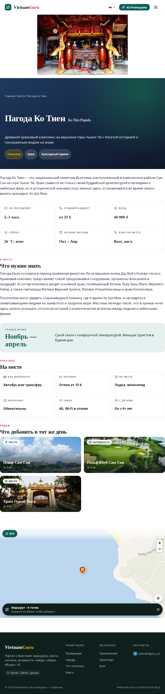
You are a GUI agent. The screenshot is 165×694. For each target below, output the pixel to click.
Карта (70, 672)
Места (21, 96)
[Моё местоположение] (158, 598)
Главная (10, 96)
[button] (82, 569)
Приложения (108, 653)
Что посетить (75, 666)
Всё (11, 533)
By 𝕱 (157, 687)
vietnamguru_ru (149, 653)
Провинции (74, 653)
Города (70, 660)
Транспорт (106, 660)
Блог (102, 666)
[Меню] (155, 7)
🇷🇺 (110, 7)
